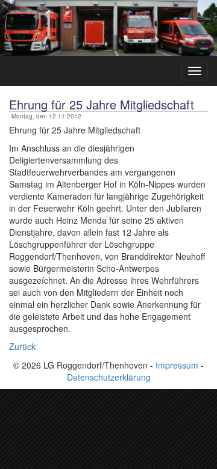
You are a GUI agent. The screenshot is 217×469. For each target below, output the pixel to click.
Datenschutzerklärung (109, 377)
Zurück (22, 346)
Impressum (177, 365)
